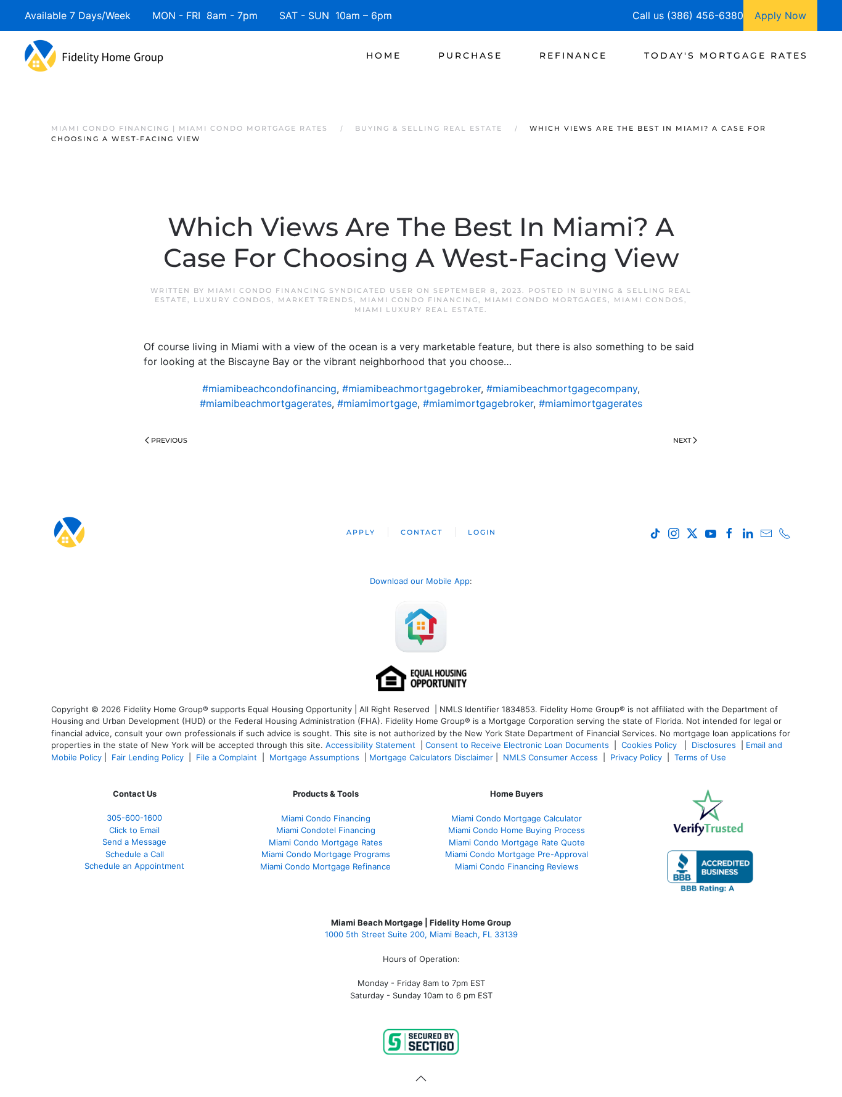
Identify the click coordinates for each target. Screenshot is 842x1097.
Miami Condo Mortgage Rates (326, 842)
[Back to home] (94, 55)
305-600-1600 (134, 818)
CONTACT (422, 532)
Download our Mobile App (420, 581)
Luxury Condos (233, 299)
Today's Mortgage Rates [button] (726, 55)
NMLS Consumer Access (550, 757)
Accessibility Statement (370, 745)
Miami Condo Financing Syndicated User (311, 290)
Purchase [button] (470, 55)
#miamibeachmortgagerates (266, 403)
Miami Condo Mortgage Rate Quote (517, 842)
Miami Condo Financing (419, 299)
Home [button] (383, 55)
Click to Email (134, 830)
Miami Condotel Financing (325, 830)
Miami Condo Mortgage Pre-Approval (516, 854)
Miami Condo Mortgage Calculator (516, 818)
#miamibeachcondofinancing (269, 388)
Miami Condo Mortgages (546, 299)
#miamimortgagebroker (478, 403)
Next (682, 440)
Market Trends (316, 299)
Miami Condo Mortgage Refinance (325, 866)
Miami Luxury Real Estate (419, 309)
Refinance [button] (573, 55)
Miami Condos (649, 299)
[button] (421, 1078)
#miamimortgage (377, 403)
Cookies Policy (650, 745)
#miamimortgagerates (590, 403)
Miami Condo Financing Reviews (517, 866)
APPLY (360, 532)
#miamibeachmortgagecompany (561, 388)
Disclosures (714, 745)
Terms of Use (701, 757)
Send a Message (134, 842)
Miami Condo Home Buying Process (516, 830)
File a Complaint (228, 757)
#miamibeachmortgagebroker (411, 388)
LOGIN (482, 532)
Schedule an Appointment (134, 866)
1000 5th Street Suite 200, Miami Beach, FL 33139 (421, 934)
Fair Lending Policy (148, 757)
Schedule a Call (134, 854)
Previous (169, 440)
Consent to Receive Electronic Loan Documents (517, 745)
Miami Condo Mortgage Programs (325, 854)
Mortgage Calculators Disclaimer (431, 757)
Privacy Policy (636, 757)
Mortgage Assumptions (314, 757)
